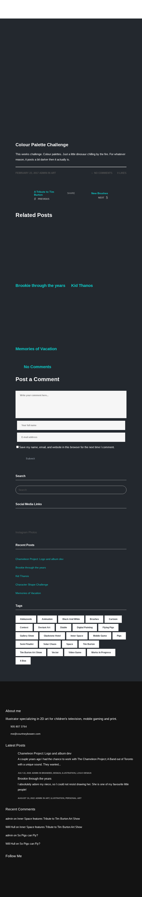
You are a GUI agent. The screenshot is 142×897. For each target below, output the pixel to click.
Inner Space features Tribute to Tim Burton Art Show (48, 818)
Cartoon (113, 619)
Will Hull (10, 827)
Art (53, 173)
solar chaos (49, 644)
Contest (24, 627)
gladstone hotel (52, 636)
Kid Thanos (22, 576)
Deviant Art (44, 627)
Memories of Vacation (28, 593)
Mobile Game (100, 636)
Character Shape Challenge (32, 584)
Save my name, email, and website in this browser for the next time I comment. (66, 447)
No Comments (103, 173)
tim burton (89, 644)
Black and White (71, 619)
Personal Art (73, 798)
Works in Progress (101, 652)
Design (57, 773)
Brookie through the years (31, 567)
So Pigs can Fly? (27, 835)
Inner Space (77, 636)
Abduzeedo (26, 619)
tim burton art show (31, 652)
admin (43, 173)
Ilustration (69, 773)
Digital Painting (85, 627)
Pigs (119, 636)
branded (47, 773)
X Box (23, 661)
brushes (94, 619)
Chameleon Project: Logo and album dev (39, 559)
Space (69, 644)
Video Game (75, 652)
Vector (55, 652)
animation (47, 619)
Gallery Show (27, 636)
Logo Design (84, 773)
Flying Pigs (108, 627)
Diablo (63, 627)
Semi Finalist (26, 644)
